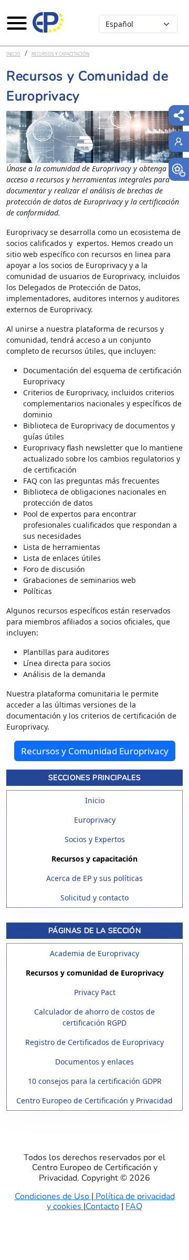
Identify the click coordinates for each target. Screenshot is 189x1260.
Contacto (102, 1206)
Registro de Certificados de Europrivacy (94, 1042)
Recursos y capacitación (60, 54)
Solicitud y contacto (94, 898)
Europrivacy (95, 820)
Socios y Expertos (95, 839)
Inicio (13, 54)
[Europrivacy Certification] (48, 22)
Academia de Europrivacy (94, 953)
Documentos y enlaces (94, 1062)
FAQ (133, 1206)
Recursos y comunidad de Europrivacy (95, 973)
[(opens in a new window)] (179, 169)
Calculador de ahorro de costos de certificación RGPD (94, 1017)
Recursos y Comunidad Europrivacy (95, 751)
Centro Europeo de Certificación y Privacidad (94, 1100)
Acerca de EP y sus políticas (94, 878)
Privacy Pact (95, 992)
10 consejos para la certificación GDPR (95, 1081)
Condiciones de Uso (53, 1196)
